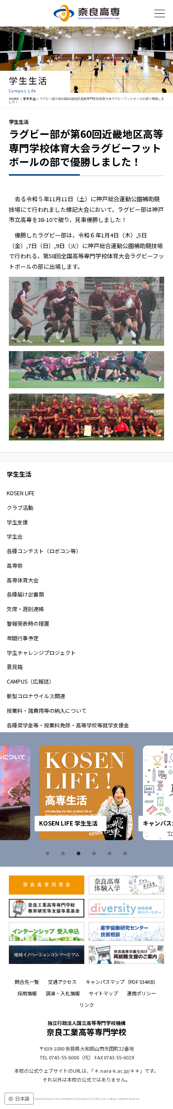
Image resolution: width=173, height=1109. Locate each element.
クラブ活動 (20, 507)
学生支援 (17, 522)
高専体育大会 (23, 580)
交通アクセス (62, 981)
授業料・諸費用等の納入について (46, 710)
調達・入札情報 (63, 993)
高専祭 (15, 565)
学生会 (15, 536)
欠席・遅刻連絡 (25, 608)
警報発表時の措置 (28, 623)
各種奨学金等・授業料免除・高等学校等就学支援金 (68, 725)
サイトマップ (103, 993)
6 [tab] (126, 853)
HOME (14, 98)
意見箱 (15, 666)
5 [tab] (110, 853)
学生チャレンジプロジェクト (41, 652)
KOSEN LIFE (21, 493)
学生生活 (29, 98)
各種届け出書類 (25, 594)
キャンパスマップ (122, 981)
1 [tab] (48, 853)
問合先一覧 (27, 981)
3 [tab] (79, 853)
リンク (86, 1004)
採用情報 (27, 993)
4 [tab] (95, 853)
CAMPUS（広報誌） (30, 681)
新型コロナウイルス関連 (36, 696)
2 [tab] (64, 853)
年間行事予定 (23, 638)
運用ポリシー (141, 993)
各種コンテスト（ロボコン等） (44, 550)
